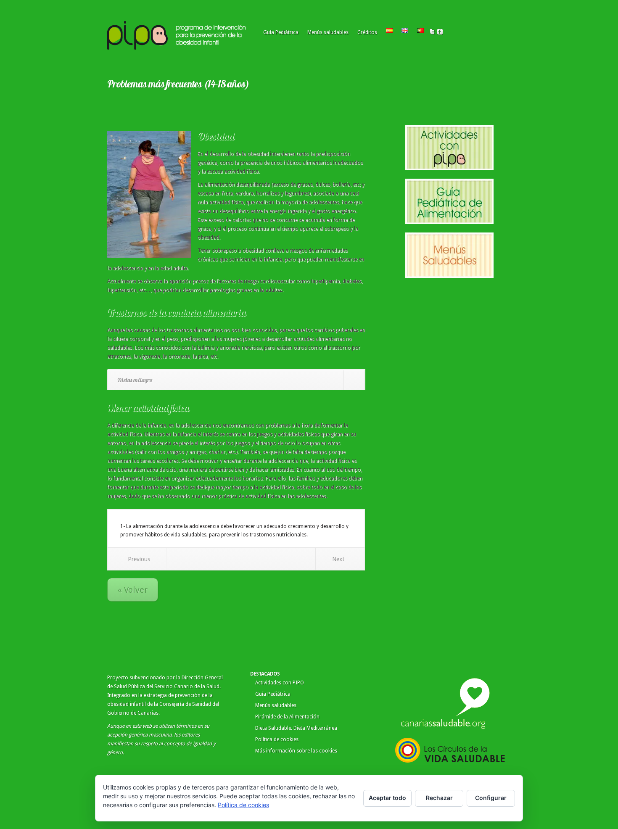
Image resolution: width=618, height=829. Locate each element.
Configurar (491, 797)
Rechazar (439, 797)
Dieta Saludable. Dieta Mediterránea (296, 728)
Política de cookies (276, 739)
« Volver (133, 590)
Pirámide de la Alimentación (287, 717)
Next (338, 559)
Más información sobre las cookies (296, 751)
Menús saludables (328, 32)
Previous (139, 559)
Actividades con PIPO (279, 683)
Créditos (367, 32)
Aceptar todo (387, 797)
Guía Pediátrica (280, 32)
